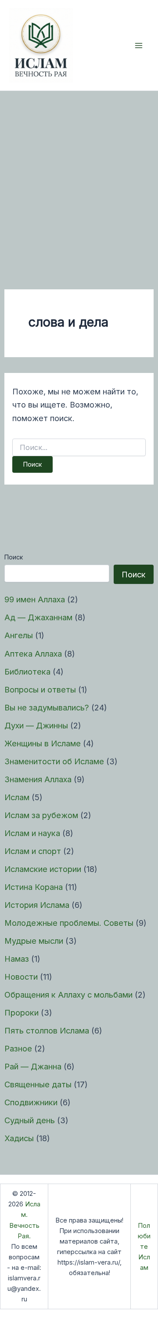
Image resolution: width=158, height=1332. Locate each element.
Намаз (16, 958)
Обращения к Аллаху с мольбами (68, 994)
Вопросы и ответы (40, 689)
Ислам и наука (32, 833)
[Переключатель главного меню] (139, 45)
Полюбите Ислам (144, 1247)
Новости (21, 976)
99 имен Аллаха (34, 599)
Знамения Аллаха (38, 779)
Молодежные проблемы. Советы (68, 923)
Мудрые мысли (33, 940)
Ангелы (18, 635)
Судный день (29, 1120)
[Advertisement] (79, 174)
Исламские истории (42, 869)
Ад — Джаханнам (38, 617)
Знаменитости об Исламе (54, 761)
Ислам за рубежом (41, 815)
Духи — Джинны (36, 725)
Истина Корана (33, 887)
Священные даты (38, 1084)
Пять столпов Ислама (46, 1030)
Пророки (21, 1012)
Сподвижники (30, 1102)
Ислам (16, 797)
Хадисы (19, 1138)
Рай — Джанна (32, 1066)
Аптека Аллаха (33, 653)
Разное (18, 1048)
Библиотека (27, 671)
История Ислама (36, 905)
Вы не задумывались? (46, 707)
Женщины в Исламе (42, 743)
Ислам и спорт (32, 851)
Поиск (13, 557)
